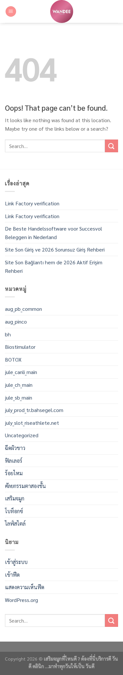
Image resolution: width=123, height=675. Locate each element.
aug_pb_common (23, 308)
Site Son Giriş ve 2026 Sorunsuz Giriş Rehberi (55, 249)
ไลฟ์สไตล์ (15, 523)
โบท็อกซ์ (14, 511)
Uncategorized (21, 435)
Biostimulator (20, 346)
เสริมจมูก (14, 498)
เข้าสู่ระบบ (16, 561)
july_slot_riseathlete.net (32, 422)
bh (8, 334)
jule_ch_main (18, 384)
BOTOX (13, 359)
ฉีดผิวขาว (15, 447)
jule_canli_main (21, 371)
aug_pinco (16, 321)
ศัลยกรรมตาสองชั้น (25, 485)
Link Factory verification (32, 203)
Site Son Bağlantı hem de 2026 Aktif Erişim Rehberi (53, 266)
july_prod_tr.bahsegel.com (34, 409)
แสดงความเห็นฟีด (24, 587)
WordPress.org (21, 599)
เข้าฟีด (12, 574)
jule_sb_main (18, 397)
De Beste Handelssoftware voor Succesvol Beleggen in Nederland (53, 232)
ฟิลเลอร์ (13, 460)
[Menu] (11, 11)
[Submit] (111, 146)
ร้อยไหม (14, 473)
